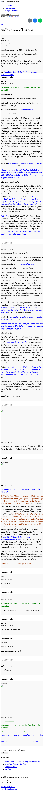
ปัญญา (15, 72)
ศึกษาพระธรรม (31, 72)
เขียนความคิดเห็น (7, 75)
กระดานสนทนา (10, 8)
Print (2, 24)
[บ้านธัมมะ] (10, 2)
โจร (39, 72)
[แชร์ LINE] (40, 20)
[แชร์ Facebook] (35, 20)
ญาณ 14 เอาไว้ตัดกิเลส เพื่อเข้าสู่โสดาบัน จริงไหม (22, 762)
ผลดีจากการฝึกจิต (11, 767)
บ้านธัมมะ (8, 5)
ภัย (24, 72)
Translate (16, 16)
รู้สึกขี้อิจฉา (9, 769)
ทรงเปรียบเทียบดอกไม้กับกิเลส (15, 764)
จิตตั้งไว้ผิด (8, 72)
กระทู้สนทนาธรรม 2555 (13, 11)
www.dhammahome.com (9, 789)
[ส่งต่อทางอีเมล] (30, 20)
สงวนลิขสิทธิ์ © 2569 (8, 787)
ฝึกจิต (20, 72)
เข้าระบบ (5, 753)
